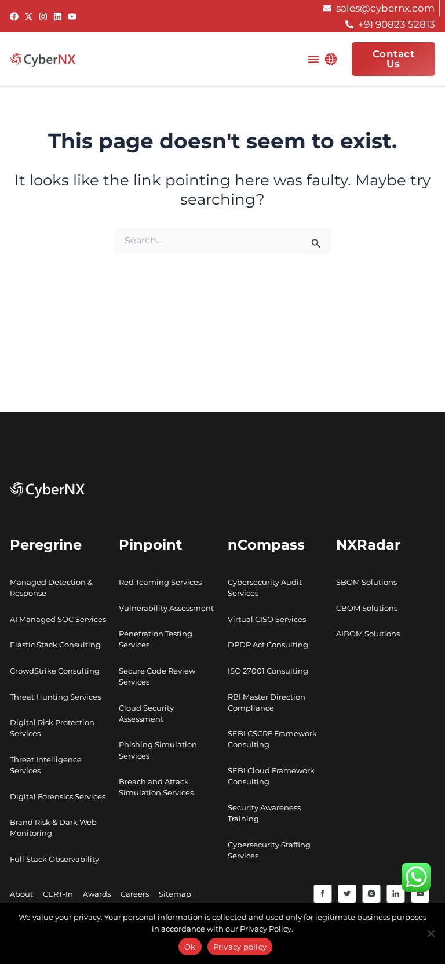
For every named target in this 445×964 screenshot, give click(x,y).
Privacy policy (240, 946)
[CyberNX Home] (42, 59)
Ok (190, 946)
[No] (430, 933)
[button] (330, 59)
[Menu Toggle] (313, 59)
